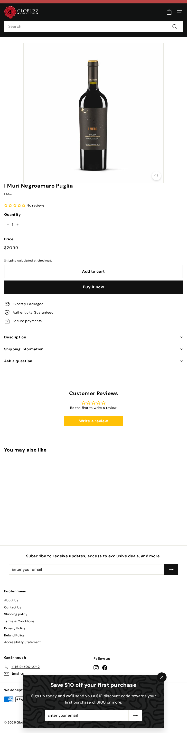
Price (9, 239)
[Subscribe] (135, 715)
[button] (15, 205)
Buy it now (93, 287)
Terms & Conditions (19, 621)
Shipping (10, 260)
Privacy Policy (15, 628)
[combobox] (93, 26)
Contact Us (12, 607)
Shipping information (24, 349)
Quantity (12, 214)
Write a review (93, 421)
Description (15, 337)
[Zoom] (156, 175)
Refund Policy (14, 635)
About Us (11, 600)
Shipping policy (15, 614)
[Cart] (169, 12)
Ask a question (18, 361)
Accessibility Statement (22, 642)
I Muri (8, 194)
